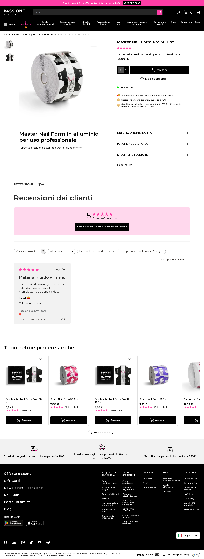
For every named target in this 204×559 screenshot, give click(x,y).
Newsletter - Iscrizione (23, 488)
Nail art (118, 23)
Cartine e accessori (47, 34)
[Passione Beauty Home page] (14, 12)
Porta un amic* (17, 502)
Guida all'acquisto (168, 486)
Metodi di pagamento (128, 489)
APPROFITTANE (132, 3)
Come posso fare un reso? (130, 516)
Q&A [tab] (40, 184)
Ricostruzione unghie (67, 23)
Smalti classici (86, 23)
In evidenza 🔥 (26, 24)
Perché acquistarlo (133, 143)
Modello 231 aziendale (189, 504)
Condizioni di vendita (190, 489)
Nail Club (11, 495)
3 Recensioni (26, 410)
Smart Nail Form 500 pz (153, 399)
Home (7, 34)
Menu (12, 24)
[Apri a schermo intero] (93, 43)
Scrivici (146, 483)
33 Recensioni (160, 407)
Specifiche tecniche (132, 154)
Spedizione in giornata (89, 454)
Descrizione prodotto (135, 132)
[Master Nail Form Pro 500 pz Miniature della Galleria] (9, 51)
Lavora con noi (150, 488)
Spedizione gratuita (17, 456)
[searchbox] (27, 251)
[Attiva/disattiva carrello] (198, 12)
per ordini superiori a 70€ (47, 456)
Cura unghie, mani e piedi (108, 517)
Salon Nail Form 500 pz (64, 399)
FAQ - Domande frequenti (130, 523)
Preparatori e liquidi (104, 23)
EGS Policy (189, 499)
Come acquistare (127, 482)
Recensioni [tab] (23, 184)
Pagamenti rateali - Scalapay (130, 495)
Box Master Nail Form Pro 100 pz (24, 401)
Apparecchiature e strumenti (137, 23)
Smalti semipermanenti (45, 23)
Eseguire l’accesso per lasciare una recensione (102, 227)
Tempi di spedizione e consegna (128, 502)
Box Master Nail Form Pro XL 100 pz (112, 401)
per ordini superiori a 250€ (178, 456)
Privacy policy (190, 483)
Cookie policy (190, 479)
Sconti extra (152, 456)
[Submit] (160, 12)
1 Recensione (115, 410)
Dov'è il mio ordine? (128, 510)
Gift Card (12, 481)
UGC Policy (189, 494)
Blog (197, 22)
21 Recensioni (71, 407)
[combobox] (98, 12)
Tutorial (167, 492)
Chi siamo (147, 479)
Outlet (174, 22)
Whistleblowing (191, 510)
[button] (91, 433)
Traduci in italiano (31, 303)
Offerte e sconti (18, 474)
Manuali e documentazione (171, 480)
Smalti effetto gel (110, 494)
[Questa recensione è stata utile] (62, 319)
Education (186, 22)
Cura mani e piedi (160, 23)
